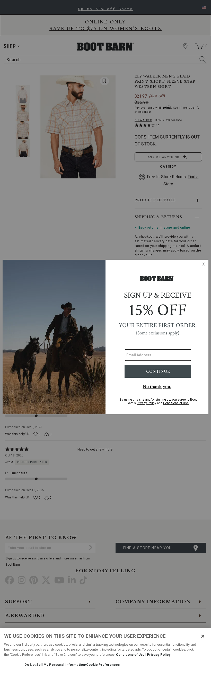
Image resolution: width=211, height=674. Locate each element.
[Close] (202, 636)
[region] (105, 651)
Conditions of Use (130, 654)
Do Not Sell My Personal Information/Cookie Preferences (72, 665)
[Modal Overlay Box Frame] (105, 337)
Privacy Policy (159, 654)
